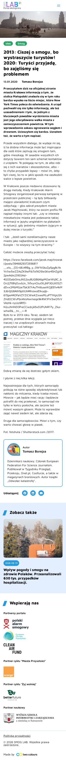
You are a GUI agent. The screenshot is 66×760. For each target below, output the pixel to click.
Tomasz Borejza (32, 81)
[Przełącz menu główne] (58, 5)
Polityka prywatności (17, 735)
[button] (25, 493)
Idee (8, 43)
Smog (21, 43)
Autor (26, 447)
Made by (9, 754)
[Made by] (26, 754)
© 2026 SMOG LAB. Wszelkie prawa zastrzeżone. (26, 743)
